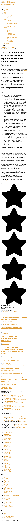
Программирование (12, 37)
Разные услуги (8, 36)
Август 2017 (7, 443)
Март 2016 (6, 466)
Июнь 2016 (7, 462)
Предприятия (7, 10)
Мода (8, 24)
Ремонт (9, 16)
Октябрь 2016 (7, 456)
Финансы (9, 40)
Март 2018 (6, 436)
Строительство (11, 34)
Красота (9, 20)
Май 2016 (6, 463)
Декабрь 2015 (7, 469)
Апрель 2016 (7, 465)
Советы (6, 501)
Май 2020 (6, 434)
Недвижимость (11, 32)
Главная (6, 9)
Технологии (10, 33)
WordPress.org (7, 517)
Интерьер (9, 15)
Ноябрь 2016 (7, 455)
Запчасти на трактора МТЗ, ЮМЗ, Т (13, 395)
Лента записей (7, 514)
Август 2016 (7, 459)
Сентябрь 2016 (8, 458)
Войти (5, 513)
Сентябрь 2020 (8, 432)
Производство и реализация (11, 29)
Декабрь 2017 (7, 438)
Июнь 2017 (7, 446)
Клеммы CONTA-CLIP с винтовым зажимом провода (15, 419)
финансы (6, 508)
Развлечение (7, 22)
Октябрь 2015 (7, 472)
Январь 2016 (7, 467)
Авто (8, 30)
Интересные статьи (12, 23)
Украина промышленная (7, 4)
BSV (25, 70)
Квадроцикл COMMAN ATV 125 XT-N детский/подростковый (14, 397)
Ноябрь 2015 (7, 470)
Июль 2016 (7, 460)
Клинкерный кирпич (21, 424)
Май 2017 (6, 448)
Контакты (6, 43)
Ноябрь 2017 (7, 439)
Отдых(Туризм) (11, 26)
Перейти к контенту (6, 1)
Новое (5, 12)
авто (5, 477)
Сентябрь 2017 (8, 442)
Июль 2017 (7, 445)
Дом (5, 13)
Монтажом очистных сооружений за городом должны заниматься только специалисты (13, 404)
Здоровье (6, 19)
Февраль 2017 (7, 450)
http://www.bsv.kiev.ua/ (9, 180)
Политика (6, 27)
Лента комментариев (9, 516)
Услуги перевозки (11, 39)
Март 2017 (6, 449)
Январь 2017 (7, 452)
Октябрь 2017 (7, 441)
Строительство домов (12, 17)
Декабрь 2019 (7, 435)
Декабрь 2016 (7, 453)
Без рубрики (10, 41)
